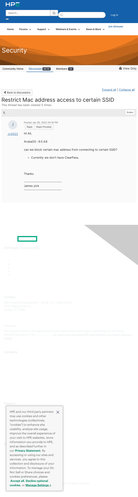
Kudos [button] (130, 112)
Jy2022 (13, 134)
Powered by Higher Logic (69, 490)
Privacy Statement (27, 450)
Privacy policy (12, 378)
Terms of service (14, 384)
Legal (7, 389)
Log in (114, 14)
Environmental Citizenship (19, 373)
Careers (8, 362)
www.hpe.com (44, 334)
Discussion (39, 68)
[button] (57, 412)
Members (64, 68)
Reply (30, 126)
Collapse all (127, 89)
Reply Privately (44, 126)
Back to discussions (18, 92)
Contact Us (10, 368)
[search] (54, 13)
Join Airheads (115, 26)
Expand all (109, 89)
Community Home (13, 68)
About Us (9, 357)
